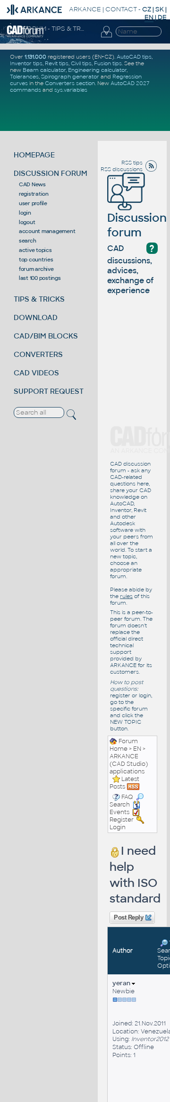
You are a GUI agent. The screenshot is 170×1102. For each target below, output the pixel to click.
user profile (33, 203)
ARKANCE (85, 9)
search (27, 240)
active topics (35, 250)
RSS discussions (122, 169)
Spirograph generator (70, 76)
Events (119, 812)
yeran (122, 983)
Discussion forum (137, 225)
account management (47, 231)
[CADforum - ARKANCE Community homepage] (25, 31)
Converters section (70, 83)
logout (27, 222)
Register (122, 820)
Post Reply (128, 917)
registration (34, 194)
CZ (146, 9)
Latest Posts (124, 782)
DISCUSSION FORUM (50, 173)
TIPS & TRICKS (39, 299)
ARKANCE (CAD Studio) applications (129, 764)
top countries (36, 259)
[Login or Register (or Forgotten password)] (106, 32)
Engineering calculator (97, 70)
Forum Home (124, 745)
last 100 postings (40, 278)
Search (120, 804)
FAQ (127, 797)
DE (162, 17)
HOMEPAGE (34, 154)
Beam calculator (44, 70)
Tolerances (24, 76)
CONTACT (121, 9)
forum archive (36, 269)
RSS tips (132, 162)
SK (159, 9)
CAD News (32, 184)
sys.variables (70, 90)
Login (118, 827)
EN (137, 749)
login (25, 212)
